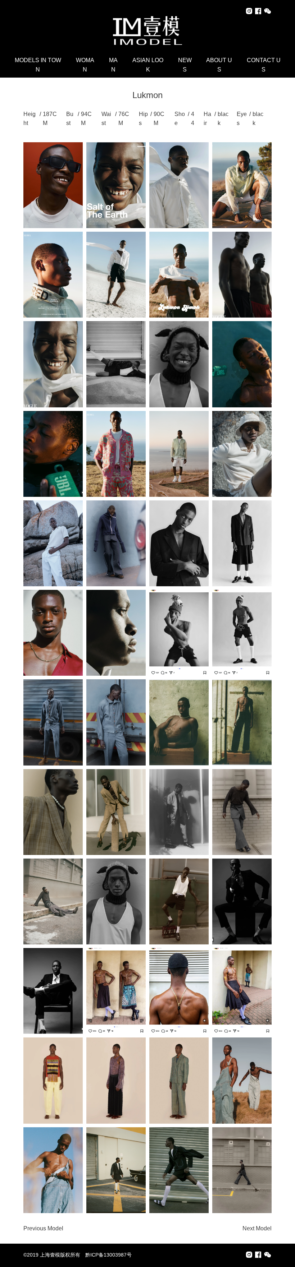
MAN (113, 65)
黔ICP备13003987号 (108, 1255)
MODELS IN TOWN (38, 65)
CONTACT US (264, 65)
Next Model (257, 1228)
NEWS (185, 65)
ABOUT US (219, 65)
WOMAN (85, 65)
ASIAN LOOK (147, 65)
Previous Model (43, 1228)
